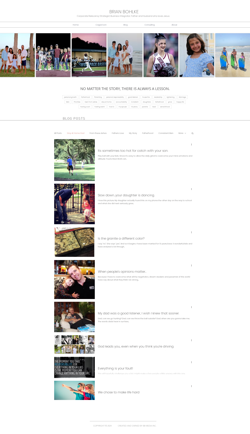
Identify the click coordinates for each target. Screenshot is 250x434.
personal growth (70, 97)
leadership (158, 97)
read (154, 107)
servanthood (165, 107)
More (181, 133)
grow (170, 102)
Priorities (77, 102)
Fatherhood (85, 97)
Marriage (182, 97)
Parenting (98, 97)
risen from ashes (91, 102)
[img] (17, 55)
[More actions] (192, 144)
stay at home (106, 102)
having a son (85, 107)
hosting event (100, 107)
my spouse (123, 107)
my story (134, 107)
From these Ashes (98, 133)
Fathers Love (118, 133)
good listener (133, 97)
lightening (170, 97)
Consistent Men (165, 133)
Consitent (134, 102)
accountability (121, 102)
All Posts (58, 133)
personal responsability (115, 97)
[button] (125, 25)
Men (67, 102)
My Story (133, 133)
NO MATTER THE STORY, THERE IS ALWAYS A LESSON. (125, 88)
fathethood (159, 102)
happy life (180, 102)
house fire (146, 97)
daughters (147, 102)
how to (111, 107)
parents (145, 107)
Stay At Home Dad (75, 133)
